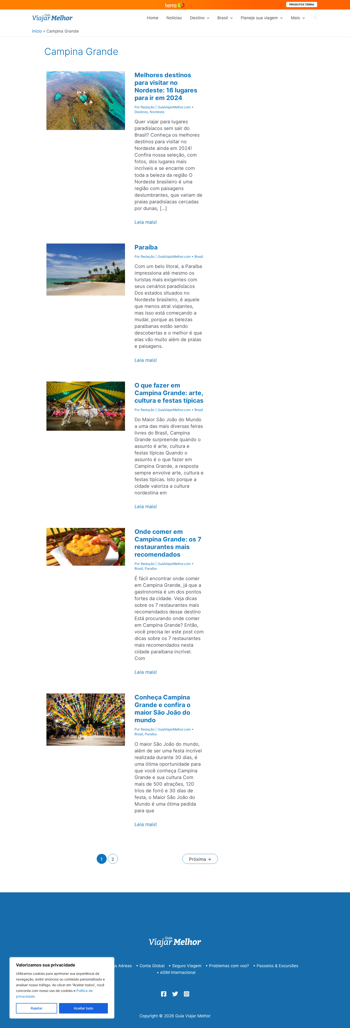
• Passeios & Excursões (275, 965)
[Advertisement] (275, 134)
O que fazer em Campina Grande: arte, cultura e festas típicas (169, 393)
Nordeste (157, 112)
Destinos (141, 112)
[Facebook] (164, 994)
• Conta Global (150, 965)
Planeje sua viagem (259, 17)
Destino (197, 17)
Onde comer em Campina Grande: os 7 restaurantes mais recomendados (168, 543)
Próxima (200, 859)
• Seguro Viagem (185, 965)
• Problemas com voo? (227, 965)
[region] (62, 987)
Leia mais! (146, 222)
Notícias (174, 17)
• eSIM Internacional (176, 972)
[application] (207, 18)
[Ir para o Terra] (175, 4)
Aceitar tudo (83, 1008)
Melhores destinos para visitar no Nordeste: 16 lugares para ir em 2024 (166, 86)
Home (152, 17)
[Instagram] (187, 994)
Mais (295, 17)
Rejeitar (36, 1008)
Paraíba (146, 247)
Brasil (222, 17)
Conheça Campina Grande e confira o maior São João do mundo (162, 708)
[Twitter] (175, 994)
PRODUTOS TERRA (301, 4)
